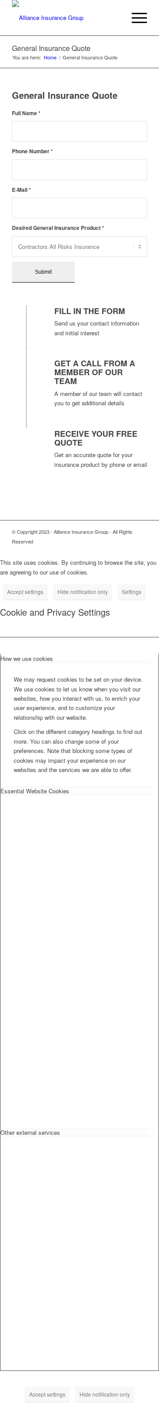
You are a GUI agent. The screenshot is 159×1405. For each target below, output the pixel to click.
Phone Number (32, 151)
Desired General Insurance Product (58, 228)
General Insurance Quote (51, 48)
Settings (131, 591)
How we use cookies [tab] (26, 658)
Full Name (26, 113)
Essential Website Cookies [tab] (34, 791)
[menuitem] (114, 17)
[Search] (114, 17)
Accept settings (25, 591)
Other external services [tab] (30, 1132)
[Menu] (135, 17)
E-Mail (21, 190)
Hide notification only (82, 591)
